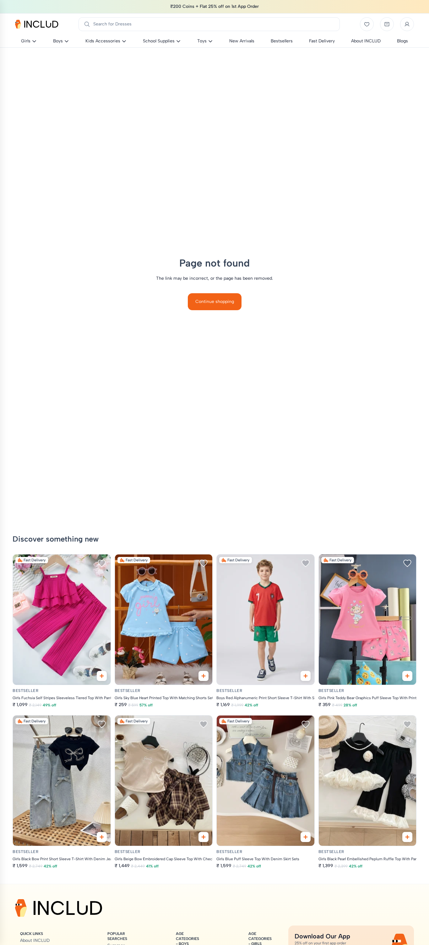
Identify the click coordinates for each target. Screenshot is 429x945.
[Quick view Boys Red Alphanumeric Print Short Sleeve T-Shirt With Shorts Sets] (306, 676)
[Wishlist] (367, 24)
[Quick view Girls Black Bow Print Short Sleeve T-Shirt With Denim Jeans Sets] (102, 837)
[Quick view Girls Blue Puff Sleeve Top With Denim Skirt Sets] (306, 837)
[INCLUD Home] (36, 24)
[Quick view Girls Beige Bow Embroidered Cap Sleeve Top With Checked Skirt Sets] (203, 837)
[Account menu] (407, 24)
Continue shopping (214, 301)
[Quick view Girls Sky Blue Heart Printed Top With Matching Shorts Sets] (203, 676)
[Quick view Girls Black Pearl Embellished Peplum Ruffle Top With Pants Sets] (407, 837)
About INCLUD (35, 940)
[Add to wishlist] (101, 563)
